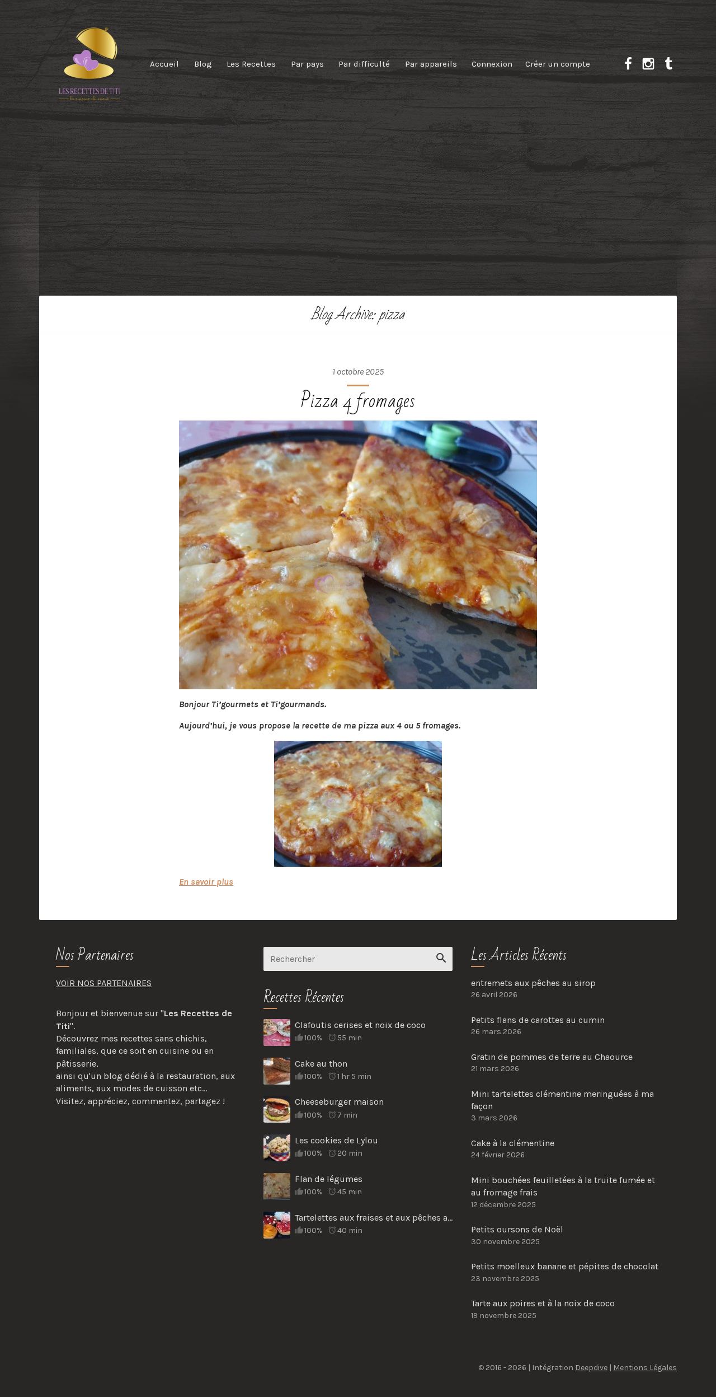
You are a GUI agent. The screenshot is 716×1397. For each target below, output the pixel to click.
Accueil (164, 64)
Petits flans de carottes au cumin (538, 1020)
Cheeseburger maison (339, 1101)
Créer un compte (557, 64)
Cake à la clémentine (512, 1143)
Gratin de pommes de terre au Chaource (552, 1057)
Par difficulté (364, 64)
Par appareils (431, 64)
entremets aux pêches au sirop (533, 983)
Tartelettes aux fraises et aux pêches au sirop (374, 1217)
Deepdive (591, 1367)
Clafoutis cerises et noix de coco (360, 1025)
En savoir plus (206, 881)
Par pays (307, 64)
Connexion (492, 64)
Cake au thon (321, 1063)
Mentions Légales (645, 1367)
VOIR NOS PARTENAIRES (104, 983)
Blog (203, 64)
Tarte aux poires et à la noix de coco (543, 1303)
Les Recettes (251, 64)
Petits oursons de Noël (517, 1229)
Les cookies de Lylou (336, 1140)
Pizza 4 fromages (357, 401)
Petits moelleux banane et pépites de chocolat (564, 1266)
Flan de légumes (328, 1179)
